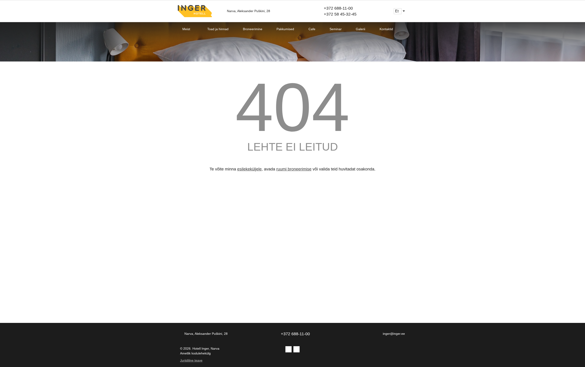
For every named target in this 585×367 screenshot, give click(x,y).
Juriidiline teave (191, 360)
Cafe (311, 29)
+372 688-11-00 (338, 8)
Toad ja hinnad (218, 29)
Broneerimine (252, 29)
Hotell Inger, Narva (205, 348)
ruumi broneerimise (293, 169)
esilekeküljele (249, 169)
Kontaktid (386, 29)
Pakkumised (285, 29)
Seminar (336, 29)
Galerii (360, 29)
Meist (186, 29)
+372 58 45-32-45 (340, 14)
